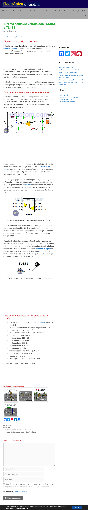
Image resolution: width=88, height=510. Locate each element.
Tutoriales (5, 11)
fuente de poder (10, 49)
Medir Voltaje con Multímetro (68, 72)
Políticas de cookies (22, 508)
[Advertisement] (35, 61)
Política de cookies (66, 99)
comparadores (39, 322)
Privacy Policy (21, 492)
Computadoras (34, 11)
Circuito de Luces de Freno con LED (71, 80)
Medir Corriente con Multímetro (69, 70)
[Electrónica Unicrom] (21, 4)
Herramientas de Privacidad (69, 97)
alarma (7, 428)
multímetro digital (43, 249)
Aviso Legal (64, 95)
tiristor (28, 185)
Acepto (77, 507)
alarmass (8, 425)
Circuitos (45, 11)
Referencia (57, 11)
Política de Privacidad (67, 101)
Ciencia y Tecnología (78, 11)
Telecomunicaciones (19, 11)
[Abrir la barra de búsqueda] (85, 16)
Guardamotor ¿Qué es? (67, 67)
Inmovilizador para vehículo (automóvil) (18, 430)
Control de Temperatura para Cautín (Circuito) (21, 432)
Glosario (66, 11)
